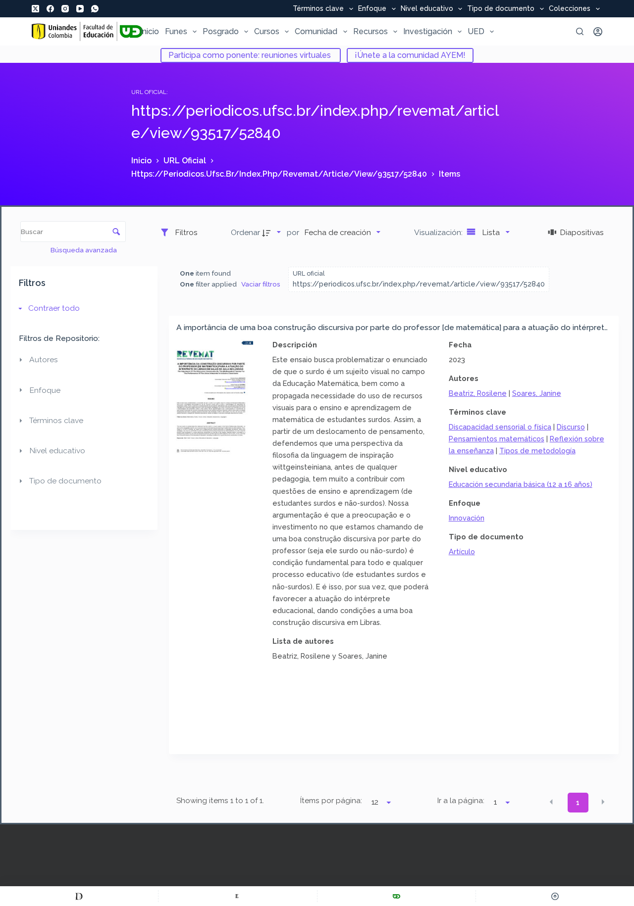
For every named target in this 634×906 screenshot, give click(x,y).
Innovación (466, 518)
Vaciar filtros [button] (260, 284)
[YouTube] (80, 8)
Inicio (149, 31)
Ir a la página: (460, 800)
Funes (176, 31)
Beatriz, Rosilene (478, 393)
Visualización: (439, 232)
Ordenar (245, 232)
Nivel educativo (427, 8)
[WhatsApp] (95, 8)
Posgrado (221, 31)
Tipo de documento (500, 8)
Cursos (266, 31)
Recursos (370, 31)
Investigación (427, 31)
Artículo (462, 551)
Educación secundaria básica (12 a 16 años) (520, 484)
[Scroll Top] (555, 896)
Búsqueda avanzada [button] (84, 250)
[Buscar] (579, 31)
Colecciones (569, 8)
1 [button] (578, 803)
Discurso (571, 427)
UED (476, 31)
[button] (551, 801)
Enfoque (372, 8)
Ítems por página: (331, 800)
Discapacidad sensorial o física (500, 427)
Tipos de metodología (537, 450)
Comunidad (316, 31)
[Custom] (79, 896)
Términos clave (318, 8)
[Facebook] (50, 8)
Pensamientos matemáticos (496, 438)
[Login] (597, 31)
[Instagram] (65, 8)
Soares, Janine (536, 393)
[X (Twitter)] (35, 8)
